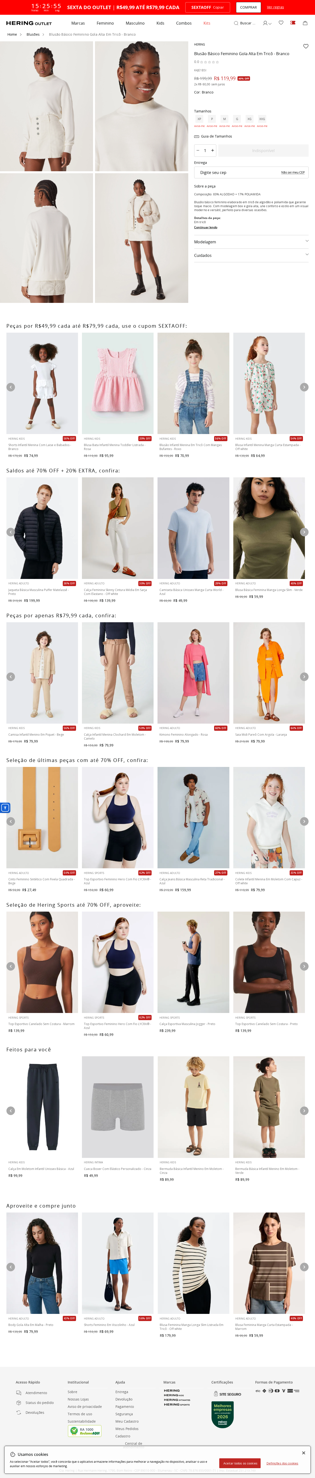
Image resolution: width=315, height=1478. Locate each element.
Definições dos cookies (283, 1463)
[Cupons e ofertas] (293, 23)
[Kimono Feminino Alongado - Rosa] (193, 673)
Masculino (135, 23)
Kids (160, 23)
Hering (199, 44)
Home (12, 34)
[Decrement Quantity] (198, 150)
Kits (207, 23)
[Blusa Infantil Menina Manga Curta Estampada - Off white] (269, 383)
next (304, 387)
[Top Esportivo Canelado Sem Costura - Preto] (269, 962)
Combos (184, 23)
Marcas (78, 23)
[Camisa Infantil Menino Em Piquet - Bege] (42, 673)
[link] (281, 23)
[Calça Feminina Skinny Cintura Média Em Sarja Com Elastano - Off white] (118, 528)
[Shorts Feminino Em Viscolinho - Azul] (118, 1263)
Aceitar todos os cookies (240, 1463)
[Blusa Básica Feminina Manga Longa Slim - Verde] (269, 528)
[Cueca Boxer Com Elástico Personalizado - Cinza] (118, 1107)
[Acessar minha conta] (267, 23)
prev (10, 387)
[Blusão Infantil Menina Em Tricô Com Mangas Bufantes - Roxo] (193, 383)
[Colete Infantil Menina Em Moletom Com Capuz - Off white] (269, 817)
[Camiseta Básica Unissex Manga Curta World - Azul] (193, 528)
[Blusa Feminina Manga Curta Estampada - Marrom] (269, 1263)
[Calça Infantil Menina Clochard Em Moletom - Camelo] (118, 673)
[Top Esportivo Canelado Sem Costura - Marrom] (42, 962)
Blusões (33, 34)
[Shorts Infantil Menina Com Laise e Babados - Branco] (42, 383)
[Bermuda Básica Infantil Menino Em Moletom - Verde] (269, 1107)
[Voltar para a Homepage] (29, 23)
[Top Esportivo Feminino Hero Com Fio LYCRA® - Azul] (118, 962)
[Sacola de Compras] (305, 23)
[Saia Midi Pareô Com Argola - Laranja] (269, 673)
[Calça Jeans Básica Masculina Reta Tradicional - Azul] (193, 817)
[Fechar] (303, 1452)
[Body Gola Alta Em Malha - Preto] (42, 1263)
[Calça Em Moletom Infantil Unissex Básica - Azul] (42, 1107)
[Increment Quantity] (212, 150)
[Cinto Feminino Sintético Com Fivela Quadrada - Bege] (42, 817)
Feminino (105, 23)
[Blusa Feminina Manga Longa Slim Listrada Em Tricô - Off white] (193, 1263)
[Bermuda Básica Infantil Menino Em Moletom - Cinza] (193, 1107)
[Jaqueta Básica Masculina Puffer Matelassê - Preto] (42, 528)
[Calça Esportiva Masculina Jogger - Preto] (193, 962)
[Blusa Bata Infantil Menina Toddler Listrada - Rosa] (118, 383)
